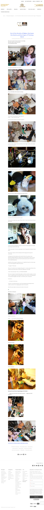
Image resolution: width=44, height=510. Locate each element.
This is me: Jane (31, 9)
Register (38, 1)
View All (16, 494)
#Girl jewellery (30, 446)
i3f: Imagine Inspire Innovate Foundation (18, 483)
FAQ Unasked (3, 472)
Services (39, 9)
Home (4, 15)
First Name (33, 483)
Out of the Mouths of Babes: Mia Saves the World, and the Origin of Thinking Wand (28, 15)
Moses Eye (17, 486)
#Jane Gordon (21, 448)
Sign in (34, 1)
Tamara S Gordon (18, 481)
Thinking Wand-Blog (5, 11)
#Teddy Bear (22, 450)
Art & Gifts (9, 9)
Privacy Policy (3, 480)
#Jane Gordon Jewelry (28, 448)
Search (22, 1)
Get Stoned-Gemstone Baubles (17, 479)
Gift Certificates (28, 1)
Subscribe (36, 496)
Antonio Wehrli (18, 492)
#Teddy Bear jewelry (28, 450)
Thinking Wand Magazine (10, 15)
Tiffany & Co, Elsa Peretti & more (17, 490)
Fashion (16, 9)
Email (32, 480)
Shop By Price (23, 9)
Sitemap (2, 482)
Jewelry (2, 9)
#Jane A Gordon (15, 448)
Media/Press (3, 481)
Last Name (33, 486)
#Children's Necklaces (15, 446)
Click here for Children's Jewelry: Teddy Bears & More (18, 443)
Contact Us (3, 471)
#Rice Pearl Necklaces (16, 450)
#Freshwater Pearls (23, 446)
